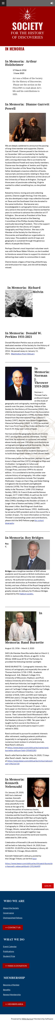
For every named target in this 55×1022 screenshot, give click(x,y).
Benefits (6, 989)
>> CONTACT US (12, 927)
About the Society (11, 908)
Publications (8, 951)
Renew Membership (12, 994)
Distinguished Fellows (12, 917)
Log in (48, 886)
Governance (8, 913)
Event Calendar (10, 946)
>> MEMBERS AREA (14, 1004)
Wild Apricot (27, 1019)
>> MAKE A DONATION (16, 966)
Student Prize (9, 956)
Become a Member (11, 985)
